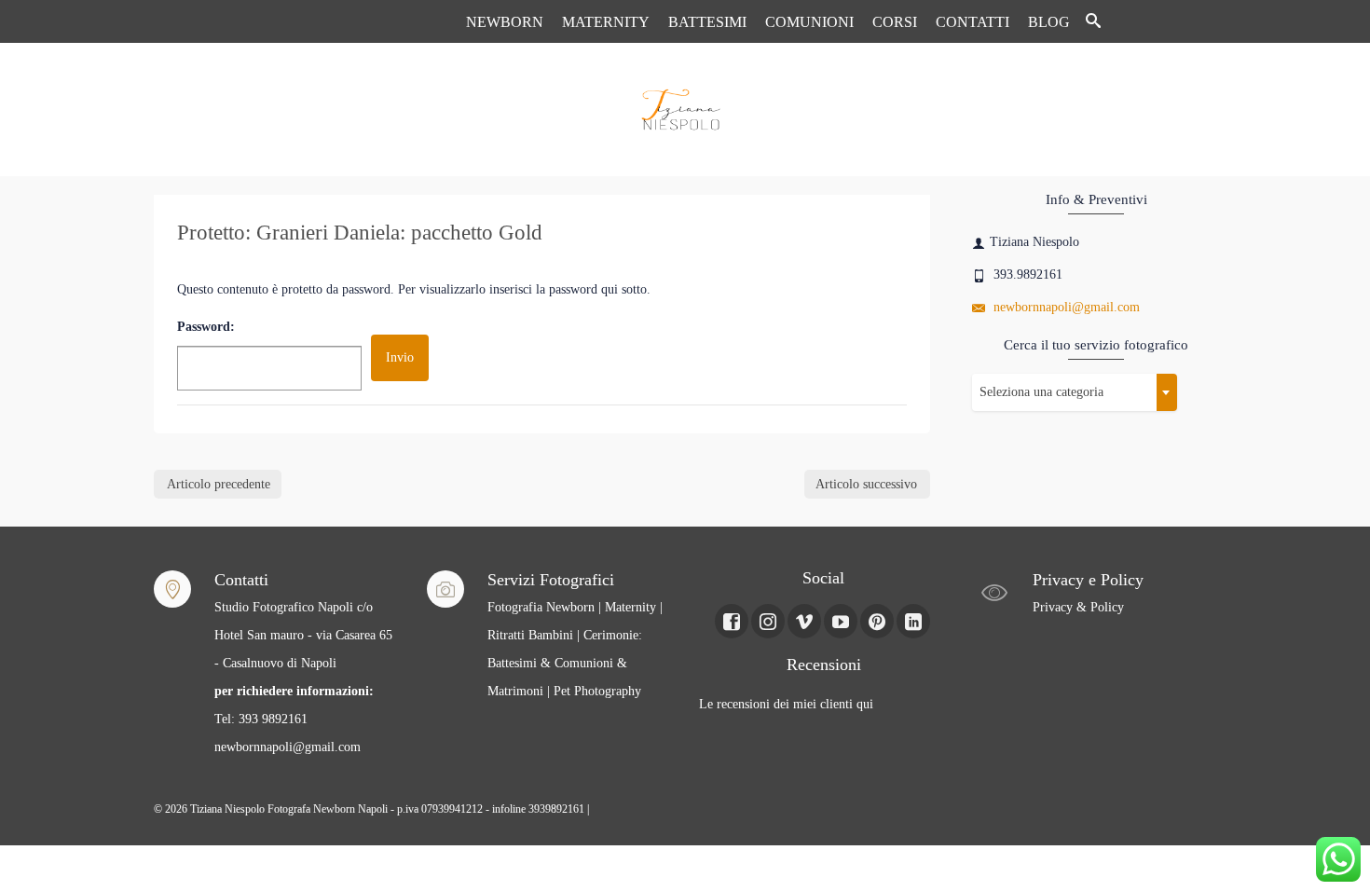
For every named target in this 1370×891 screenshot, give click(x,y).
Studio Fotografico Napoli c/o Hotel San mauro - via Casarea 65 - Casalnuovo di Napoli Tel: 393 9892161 (303, 663)
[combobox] (1074, 392)
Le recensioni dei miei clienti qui (786, 704)
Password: (206, 327)
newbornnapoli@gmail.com (1065, 307)
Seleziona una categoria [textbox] (1041, 392)
